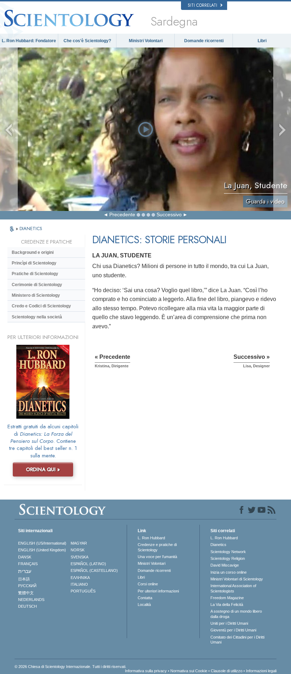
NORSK (77, 550)
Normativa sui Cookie (188, 671)
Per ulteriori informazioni (158, 591)
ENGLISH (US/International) (42, 543)
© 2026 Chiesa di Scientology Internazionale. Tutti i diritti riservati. (70, 666)
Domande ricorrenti (204, 40)
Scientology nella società (37, 316)
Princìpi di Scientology (34, 263)
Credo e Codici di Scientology (41, 305)
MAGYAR (79, 543)
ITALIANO (79, 584)
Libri (262, 40)
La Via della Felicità (226, 604)
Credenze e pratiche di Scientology (157, 547)
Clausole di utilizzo (226, 671)
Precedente (122, 214)
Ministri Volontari (146, 40)
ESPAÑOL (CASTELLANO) (94, 570)
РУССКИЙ (27, 586)
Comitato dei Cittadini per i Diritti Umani (237, 639)
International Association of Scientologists (233, 588)
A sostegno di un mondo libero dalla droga (236, 613)
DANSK (24, 557)
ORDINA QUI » (43, 469)
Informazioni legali (261, 671)
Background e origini (33, 252)
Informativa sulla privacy (146, 671)
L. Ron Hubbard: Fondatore (29, 40)
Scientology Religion (227, 558)
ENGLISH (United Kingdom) (42, 550)
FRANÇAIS (28, 564)
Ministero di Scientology (36, 295)
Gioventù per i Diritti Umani (233, 630)
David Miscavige (224, 565)
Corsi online (148, 584)
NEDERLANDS (31, 599)
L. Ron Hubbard (151, 538)
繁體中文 (26, 593)
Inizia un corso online (228, 572)
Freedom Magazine (227, 598)
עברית (24, 571)
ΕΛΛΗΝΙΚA (80, 577)
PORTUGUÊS (83, 591)
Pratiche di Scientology (35, 273)
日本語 (24, 579)
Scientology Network (228, 552)
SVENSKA (79, 557)
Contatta (145, 598)
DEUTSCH (27, 606)
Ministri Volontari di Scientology (236, 579)
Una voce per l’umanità (157, 557)
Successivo (169, 214)
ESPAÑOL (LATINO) (88, 564)
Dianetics (218, 544)
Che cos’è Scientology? (87, 40)
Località (144, 604)
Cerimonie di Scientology (37, 284)
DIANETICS (31, 228)
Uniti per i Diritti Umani (229, 623)
